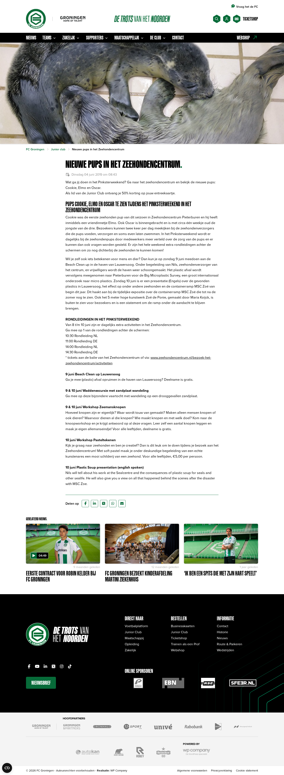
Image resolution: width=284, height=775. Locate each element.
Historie (222, 632)
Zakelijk (68, 37)
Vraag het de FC (247, 6)
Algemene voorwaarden (192, 770)
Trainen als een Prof (185, 644)
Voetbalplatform (136, 626)
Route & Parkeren (229, 644)
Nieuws (31, 37)
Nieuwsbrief (41, 683)
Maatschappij (134, 638)
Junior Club (133, 632)
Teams (46, 37)
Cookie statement (247, 770)
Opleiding (132, 644)
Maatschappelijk (126, 37)
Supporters (94, 37)
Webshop (177, 650)
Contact (178, 37)
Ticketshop (179, 638)
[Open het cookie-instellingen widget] (7, 768)
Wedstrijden (225, 650)
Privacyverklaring (221, 770)
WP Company (118, 770)
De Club (155, 37)
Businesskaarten (183, 626)
